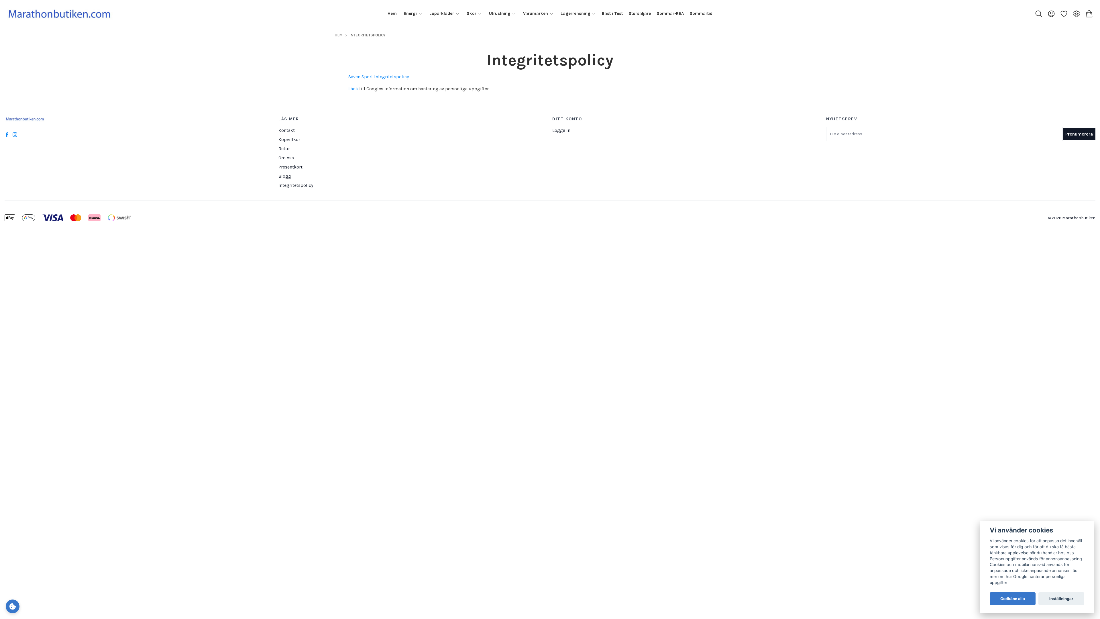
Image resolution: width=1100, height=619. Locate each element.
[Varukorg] (1089, 14)
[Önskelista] (1064, 14)
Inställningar (1061, 598)
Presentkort (290, 167)
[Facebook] (7, 134)
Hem (339, 35)
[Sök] (1038, 14)
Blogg (284, 176)
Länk (353, 88)
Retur (284, 148)
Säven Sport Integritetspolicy (378, 76)
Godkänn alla (1012, 598)
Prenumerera (1079, 134)
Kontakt (286, 130)
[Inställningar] (1076, 14)
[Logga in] (1051, 14)
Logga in (561, 130)
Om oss (286, 157)
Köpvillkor (289, 139)
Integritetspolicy (295, 185)
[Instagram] (15, 134)
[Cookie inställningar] (12, 606)
